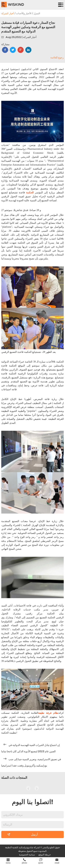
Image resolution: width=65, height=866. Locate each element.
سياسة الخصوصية (27, 854)
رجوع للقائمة (57, 57)
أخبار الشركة (7, 13)
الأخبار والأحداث (23, 13)
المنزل (37, 13)
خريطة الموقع (44, 854)
